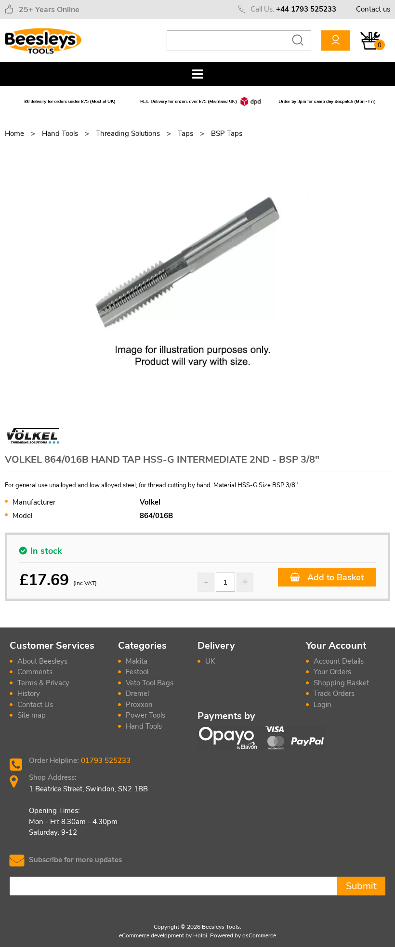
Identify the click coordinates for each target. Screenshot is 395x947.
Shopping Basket (341, 683)
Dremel (137, 693)
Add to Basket (334, 577)
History (28, 693)
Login (322, 704)
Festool (137, 672)
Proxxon (139, 704)
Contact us (373, 9)
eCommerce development (151, 935)
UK (210, 661)
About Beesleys (42, 661)
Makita (136, 661)
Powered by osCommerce (243, 935)
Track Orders (334, 693)
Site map (31, 715)
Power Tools (145, 715)
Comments (35, 672)
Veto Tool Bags (149, 683)
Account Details (339, 661)
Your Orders (332, 672)
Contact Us (35, 704)
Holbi (200, 935)
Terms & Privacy (43, 683)
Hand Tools (144, 726)
